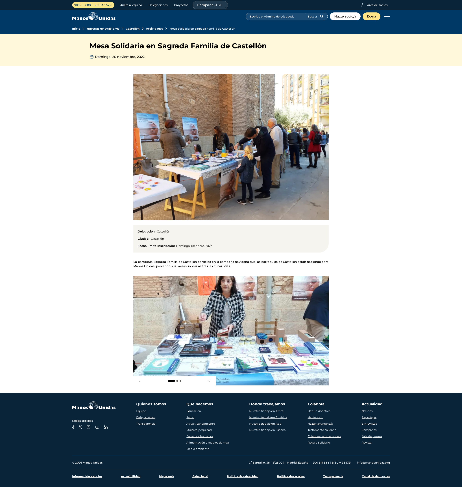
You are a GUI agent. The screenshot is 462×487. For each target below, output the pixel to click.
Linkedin (106, 427)
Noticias (367, 411)
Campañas (369, 430)
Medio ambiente (197, 449)
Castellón (133, 28)
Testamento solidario (322, 430)
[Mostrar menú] (386, 16)
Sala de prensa (372, 436)
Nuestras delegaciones (103, 28)
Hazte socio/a (345, 16)
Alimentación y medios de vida (207, 442)
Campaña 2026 (209, 5)
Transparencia (146, 423)
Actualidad (372, 404)
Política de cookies (291, 476)
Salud (190, 417)
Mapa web (166, 476)
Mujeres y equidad (199, 430)
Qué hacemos (199, 404)
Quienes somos (151, 404)
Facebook (73, 427)
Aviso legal (200, 476)
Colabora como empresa (324, 436)
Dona (371, 16)
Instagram (88, 427)
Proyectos (181, 5)
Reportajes (369, 417)
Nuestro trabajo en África (266, 411)
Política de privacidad (242, 476)
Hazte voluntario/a (320, 423)
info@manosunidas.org (373, 462)
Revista (367, 442)
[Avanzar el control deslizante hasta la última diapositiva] (140, 380)
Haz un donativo (319, 411)
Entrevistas (369, 423)
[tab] (171, 381)
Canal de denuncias (376, 476)
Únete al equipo (131, 5)
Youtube (97, 427)
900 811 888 (82, 5)
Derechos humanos (199, 436)
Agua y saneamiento (200, 423)
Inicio (76, 28)
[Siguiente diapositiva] (208, 380)
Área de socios (377, 5)
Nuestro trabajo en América (268, 417)
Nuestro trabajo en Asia (265, 423)
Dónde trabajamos (267, 404)
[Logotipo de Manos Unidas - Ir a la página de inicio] (94, 19)
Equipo (141, 411)
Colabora (316, 404)
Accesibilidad (130, 476)
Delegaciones (158, 5)
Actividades (154, 28)
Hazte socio (315, 417)
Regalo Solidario (319, 442)
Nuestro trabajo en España (267, 430)
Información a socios (87, 476)
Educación (193, 411)
